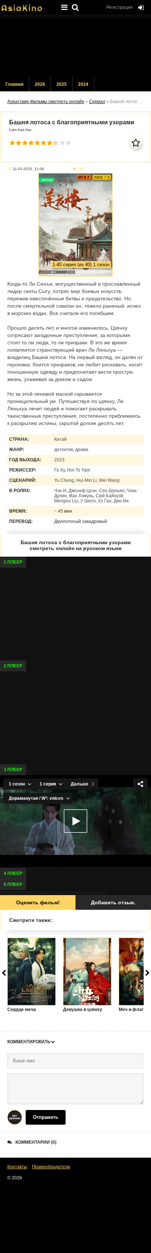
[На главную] (27, 5)
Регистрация (119, 7)
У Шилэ (88, 500)
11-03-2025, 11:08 (28, 169)
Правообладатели (51, 1166)
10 (68, 143)
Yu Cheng (64, 480)
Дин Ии (121, 500)
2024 (83, 84)
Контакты (17, 1166)
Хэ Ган (104, 500)
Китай (60, 439)
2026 (40, 84)
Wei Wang (109, 480)
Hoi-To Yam (78, 470)
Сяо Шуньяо (112, 490)
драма (81, 449)
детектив (63, 449)
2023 (59, 459)
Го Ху (59, 470)
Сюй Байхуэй (109, 495)
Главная (14, 84)
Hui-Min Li (86, 480)
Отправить (45, 1117)
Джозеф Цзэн (83, 490)
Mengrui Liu (66, 500)
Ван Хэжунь (81, 495)
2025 (61, 84)
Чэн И (60, 490)
